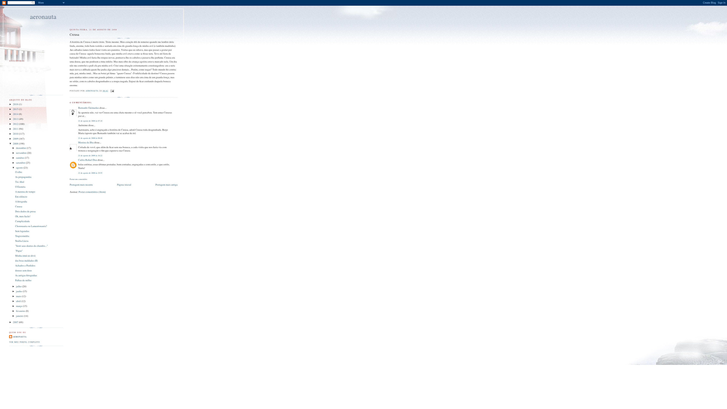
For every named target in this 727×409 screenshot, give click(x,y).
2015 (16, 109)
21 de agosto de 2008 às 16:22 (90, 155)
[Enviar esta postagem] (112, 90)
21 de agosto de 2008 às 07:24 (90, 120)
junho (19, 291)
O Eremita (20, 186)
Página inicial (124, 184)
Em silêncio (21, 196)
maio (19, 296)
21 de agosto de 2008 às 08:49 (90, 138)
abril (18, 301)
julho (19, 286)
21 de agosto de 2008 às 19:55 (90, 173)
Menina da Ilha (86, 142)
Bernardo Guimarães (88, 107)
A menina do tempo (25, 191)
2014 (16, 114)
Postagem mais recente (81, 184)
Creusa (18, 206)
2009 (16, 138)
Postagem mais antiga (166, 184)
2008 (16, 143)
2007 (16, 322)
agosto (19, 167)
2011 (16, 128)
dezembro (21, 148)
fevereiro (21, 311)
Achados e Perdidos (25, 265)
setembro (21, 162)
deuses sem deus (23, 270)
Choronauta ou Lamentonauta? (31, 226)
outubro (20, 157)
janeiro (20, 316)
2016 (16, 104)
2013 (16, 119)
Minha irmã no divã (25, 255)
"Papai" (19, 250)
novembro (21, 153)
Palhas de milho (23, 280)
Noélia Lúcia (21, 241)
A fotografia (21, 201)
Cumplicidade (22, 221)
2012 (16, 124)
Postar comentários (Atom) (92, 192)
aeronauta (43, 16)
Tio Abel (19, 181)
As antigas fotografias (26, 275)
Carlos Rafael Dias (87, 160)
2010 (16, 133)
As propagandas (23, 177)
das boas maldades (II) (26, 260)
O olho (18, 172)
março (19, 306)
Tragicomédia (22, 236)
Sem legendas (22, 231)
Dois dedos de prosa (25, 211)
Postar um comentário (78, 179)
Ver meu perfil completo (24, 342)
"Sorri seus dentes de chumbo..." (31, 245)
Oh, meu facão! (22, 216)
